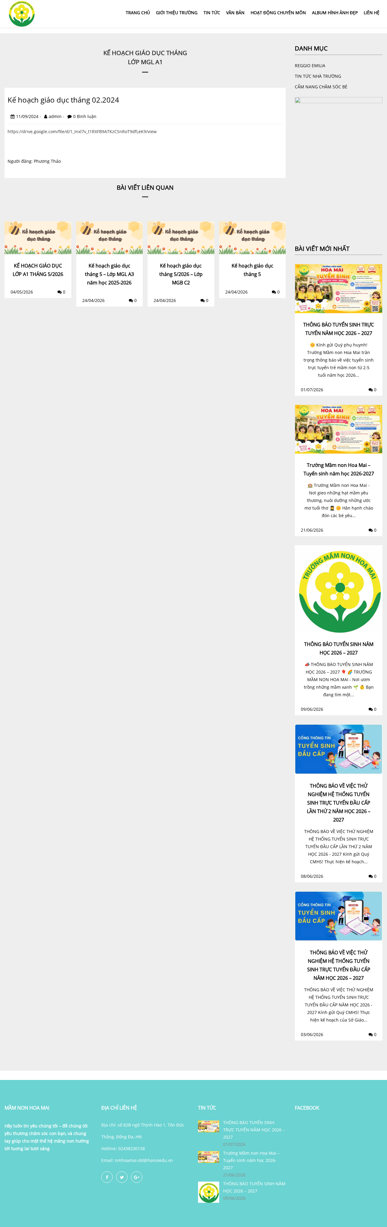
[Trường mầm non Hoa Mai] (21, 13)
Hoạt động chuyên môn (278, 12)
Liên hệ (371, 12)
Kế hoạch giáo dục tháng (145, 53)
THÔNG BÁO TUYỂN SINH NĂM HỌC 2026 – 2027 (254, 1187)
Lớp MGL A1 (145, 62)
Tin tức (211, 12)
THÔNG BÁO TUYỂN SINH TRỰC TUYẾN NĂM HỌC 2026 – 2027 (254, 1130)
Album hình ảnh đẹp (335, 12)
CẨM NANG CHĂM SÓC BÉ (321, 87)
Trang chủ (138, 12)
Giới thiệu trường (176, 12)
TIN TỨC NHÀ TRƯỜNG (318, 76)
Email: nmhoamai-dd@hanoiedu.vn (137, 1160)
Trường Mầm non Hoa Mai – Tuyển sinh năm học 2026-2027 (251, 1160)
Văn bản (235, 12)
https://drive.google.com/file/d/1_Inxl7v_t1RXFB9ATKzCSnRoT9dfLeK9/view (82, 131)
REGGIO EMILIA (310, 65)
